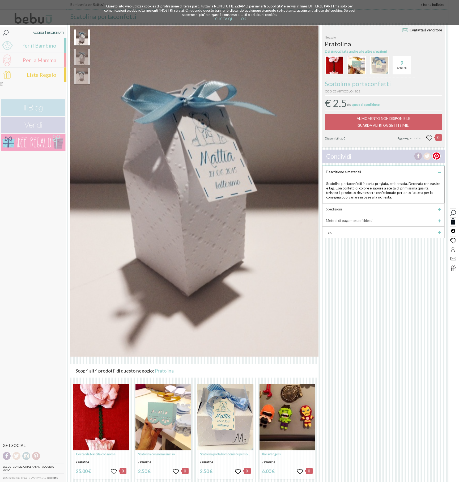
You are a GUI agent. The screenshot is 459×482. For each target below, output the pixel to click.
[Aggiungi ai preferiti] (429, 138)
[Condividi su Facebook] (418, 156)
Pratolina (164, 371)
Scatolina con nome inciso (156, 454)
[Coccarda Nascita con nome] (101, 417)
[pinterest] (36, 459)
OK (243, 19)
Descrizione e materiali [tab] (343, 172)
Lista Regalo (41, 74)
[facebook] (7, 459)
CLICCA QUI (225, 19)
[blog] (33, 115)
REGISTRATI (55, 33)
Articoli (402, 65)
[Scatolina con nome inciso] (163, 417)
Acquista (48, 466)
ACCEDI (38, 33)
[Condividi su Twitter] (427, 156)
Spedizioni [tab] (334, 209)
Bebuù (7, 466)
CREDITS (53, 478)
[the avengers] (287, 417)
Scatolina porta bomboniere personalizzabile (231, 454)
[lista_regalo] (453, 268)
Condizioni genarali (26, 466)
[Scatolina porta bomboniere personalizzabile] (225, 417)
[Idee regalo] (33, 150)
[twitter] (16, 459)
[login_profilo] (453, 230)
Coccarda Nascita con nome (96, 454)
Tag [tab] (329, 232)
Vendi (6, 469)
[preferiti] (453, 240)
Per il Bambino (38, 45)
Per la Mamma (39, 60)
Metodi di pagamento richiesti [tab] (349, 220)
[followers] (453, 249)
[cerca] (453, 212)
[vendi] (33, 132)
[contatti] (453, 258)
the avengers (271, 454)
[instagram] (26, 459)
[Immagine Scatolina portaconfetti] (82, 37)
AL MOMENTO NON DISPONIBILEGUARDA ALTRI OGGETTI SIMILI (383, 122)
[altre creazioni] (334, 65)
